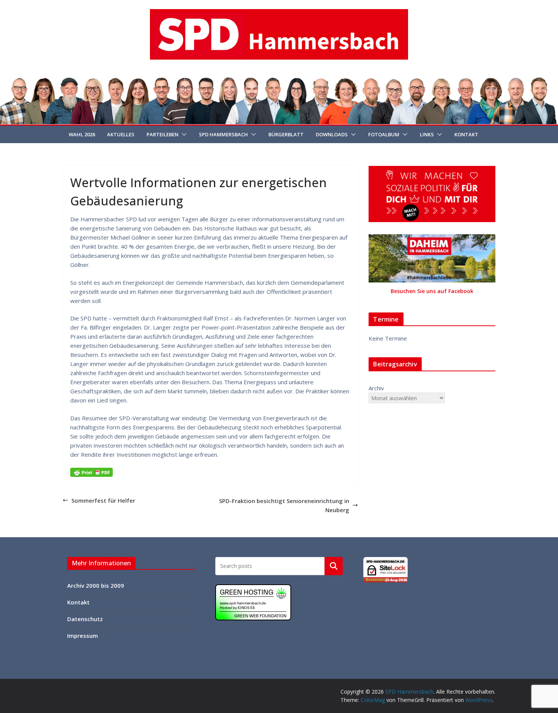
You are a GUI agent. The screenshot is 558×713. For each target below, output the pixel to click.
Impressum (82, 635)
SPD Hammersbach (223, 134)
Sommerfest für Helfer (103, 500)
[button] (182, 134)
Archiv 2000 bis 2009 (95, 585)
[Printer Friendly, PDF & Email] (91, 471)
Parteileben (162, 134)
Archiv (376, 388)
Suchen (334, 566)
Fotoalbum (383, 134)
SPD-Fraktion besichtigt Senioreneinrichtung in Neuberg (284, 505)
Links (427, 134)
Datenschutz (85, 619)
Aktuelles (120, 134)
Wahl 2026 (82, 134)
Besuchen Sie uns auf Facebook (432, 291)
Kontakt (466, 134)
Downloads (332, 134)
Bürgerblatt (286, 134)
